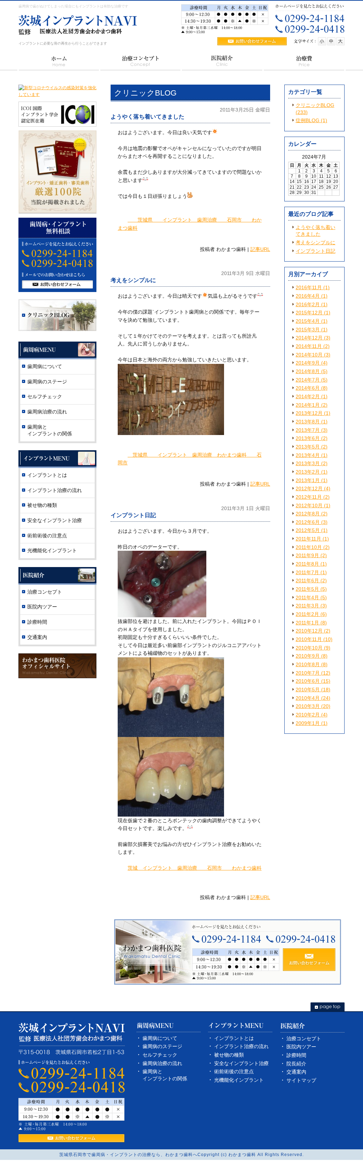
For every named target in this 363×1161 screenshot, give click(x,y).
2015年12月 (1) (313, 312)
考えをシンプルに (315, 242)
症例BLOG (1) (311, 120)
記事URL (260, 249)
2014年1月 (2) (312, 405)
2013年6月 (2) (312, 438)
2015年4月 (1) (312, 321)
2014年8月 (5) (312, 371)
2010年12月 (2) (313, 631)
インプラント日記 (315, 251)
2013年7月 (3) (312, 430)
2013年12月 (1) (313, 413)
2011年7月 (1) (311, 572)
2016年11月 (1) (313, 287)
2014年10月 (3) (313, 355)
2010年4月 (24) (313, 698)
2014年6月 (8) (312, 388)
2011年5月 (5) (311, 589)
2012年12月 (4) (313, 488)
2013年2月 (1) (312, 472)
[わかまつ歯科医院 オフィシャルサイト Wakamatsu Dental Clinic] (57, 676)
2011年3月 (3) (311, 605)
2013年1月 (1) (312, 480)
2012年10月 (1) (313, 505)
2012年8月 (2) (312, 513)
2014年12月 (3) (313, 338)
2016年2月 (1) (312, 304)
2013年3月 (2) (312, 463)
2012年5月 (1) (312, 530)
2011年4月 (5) (311, 597)
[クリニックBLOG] (57, 329)
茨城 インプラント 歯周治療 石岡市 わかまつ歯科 (195, 868)
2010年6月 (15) (313, 681)
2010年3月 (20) (313, 706)
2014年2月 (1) (312, 396)
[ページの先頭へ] (328, 1006)
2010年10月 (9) (313, 648)
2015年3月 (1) (312, 329)
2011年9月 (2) (311, 555)
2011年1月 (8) (311, 622)
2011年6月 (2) (311, 580)
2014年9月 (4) (312, 363)
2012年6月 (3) (312, 522)
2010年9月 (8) (312, 656)
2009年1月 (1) (312, 723)
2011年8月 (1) (311, 564)
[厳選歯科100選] (57, 212)
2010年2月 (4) (312, 714)
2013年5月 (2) (312, 447)
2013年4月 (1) (312, 455)
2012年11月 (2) (313, 497)
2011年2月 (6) (311, 614)
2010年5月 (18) (313, 689)
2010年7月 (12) (313, 673)
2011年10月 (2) (313, 547)
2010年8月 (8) (312, 664)
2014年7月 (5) (312, 380)
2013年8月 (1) (312, 421)
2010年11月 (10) (314, 639)
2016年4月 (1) (312, 296)
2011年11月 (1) (312, 539)
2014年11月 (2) (313, 346)
